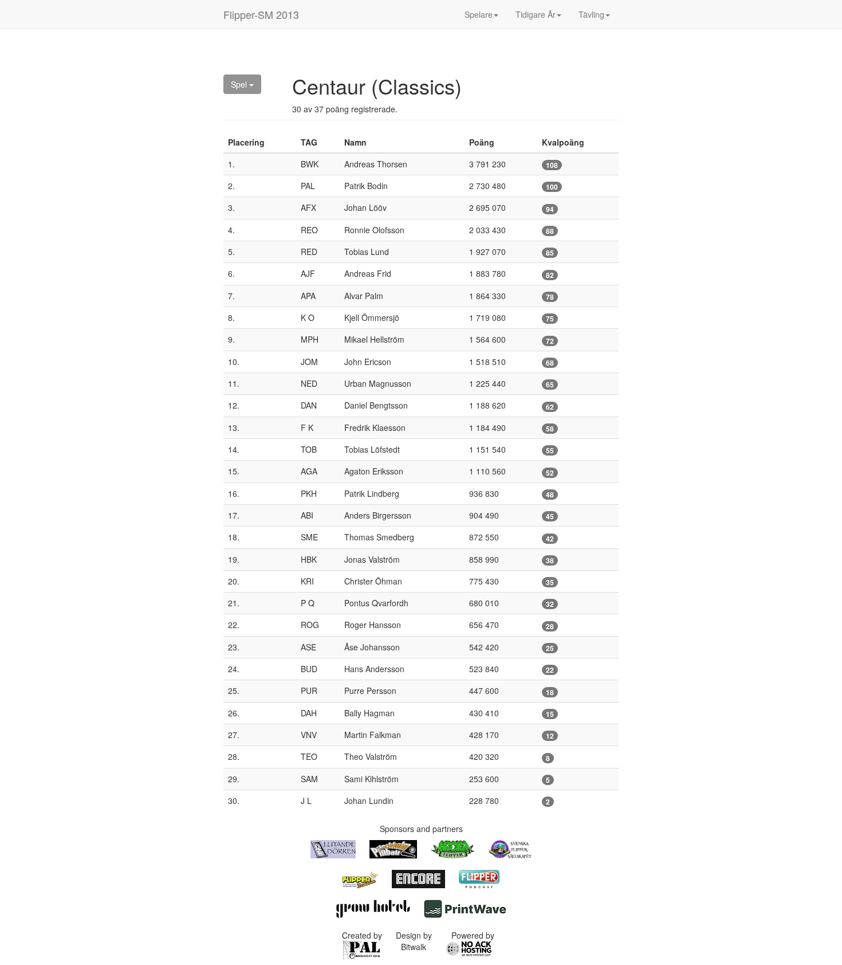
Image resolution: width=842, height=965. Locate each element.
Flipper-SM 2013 (261, 14)
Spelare (479, 14)
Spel (240, 84)
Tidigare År (536, 14)
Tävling (591, 14)
